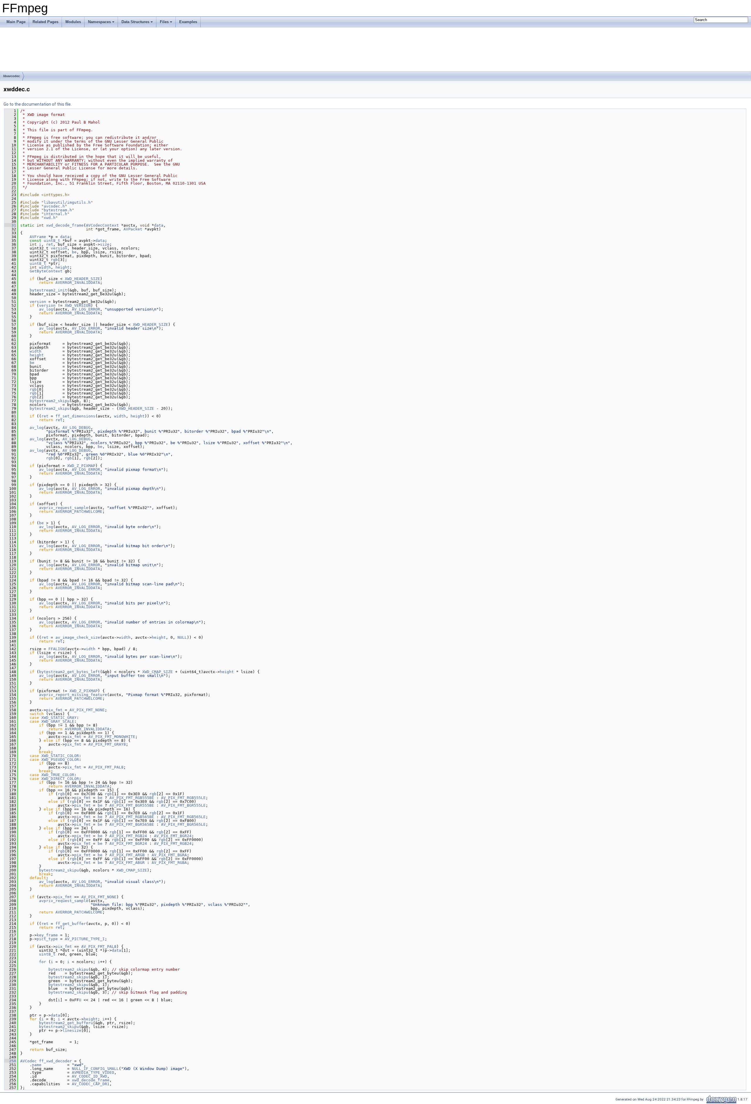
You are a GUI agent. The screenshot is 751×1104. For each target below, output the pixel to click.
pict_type (47, 939)
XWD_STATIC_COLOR (60, 756)
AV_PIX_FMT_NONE (87, 710)
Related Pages (45, 22)
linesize (71, 1030)
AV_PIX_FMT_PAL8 (106, 767)
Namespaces (99, 22)
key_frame (47, 935)
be (74, 252)
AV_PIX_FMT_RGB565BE (131, 817)
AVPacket (133, 229)
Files (164, 22)
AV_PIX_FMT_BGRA (169, 855)
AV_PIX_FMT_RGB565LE (183, 817)
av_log (46, 309)
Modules (73, 22)
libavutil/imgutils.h (67, 202)
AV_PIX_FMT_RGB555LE (183, 797)
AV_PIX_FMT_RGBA (169, 862)
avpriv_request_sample (63, 507)
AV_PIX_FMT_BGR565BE (131, 824)
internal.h (55, 214)
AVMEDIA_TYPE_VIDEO (93, 1072)
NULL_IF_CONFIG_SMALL (95, 1068)
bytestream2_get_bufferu (66, 1023)
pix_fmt (54, 710)
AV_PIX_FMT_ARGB (127, 855)
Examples (188, 22)
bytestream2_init (48, 290)
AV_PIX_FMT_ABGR (127, 862)
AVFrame (38, 237)
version (59, 248)
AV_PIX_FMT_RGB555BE (131, 797)
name (36, 1065)
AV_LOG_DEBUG (76, 427)
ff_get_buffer (70, 923)
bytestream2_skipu (50, 401)
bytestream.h (58, 210)
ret (49, 244)
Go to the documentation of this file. (38, 104)
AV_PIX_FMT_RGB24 (128, 836)
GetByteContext (46, 271)
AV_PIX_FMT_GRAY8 (107, 744)
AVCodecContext (102, 225)
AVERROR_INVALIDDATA (77, 282)
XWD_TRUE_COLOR (57, 775)
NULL (182, 637)
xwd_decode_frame (65, 225)
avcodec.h (54, 206)
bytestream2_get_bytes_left (69, 672)
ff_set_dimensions (75, 416)
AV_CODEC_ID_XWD (89, 1076)
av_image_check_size (77, 637)
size (104, 244)
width (45, 267)
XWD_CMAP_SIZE (157, 672)
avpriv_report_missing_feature (73, 694)
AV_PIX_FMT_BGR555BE (131, 805)
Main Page (16, 22)
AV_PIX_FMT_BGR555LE (183, 805)
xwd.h (49, 217)
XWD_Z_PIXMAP (81, 465)
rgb (54, 259)
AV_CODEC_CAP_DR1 (90, 1084)
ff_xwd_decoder (55, 1061)
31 (10, 225)
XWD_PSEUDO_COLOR (60, 759)
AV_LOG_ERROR (86, 309)
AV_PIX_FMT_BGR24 (173, 836)
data (158, 225)
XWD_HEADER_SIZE (82, 279)
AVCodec (28, 1061)
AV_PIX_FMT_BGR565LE (183, 824)
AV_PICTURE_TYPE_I (85, 939)
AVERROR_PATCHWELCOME (78, 511)
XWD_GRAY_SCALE (57, 721)
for (42, 962)
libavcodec (11, 76)
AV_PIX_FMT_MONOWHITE (111, 736)
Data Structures (135, 22)
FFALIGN (56, 649)
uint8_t (52, 240)
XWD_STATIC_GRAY (59, 717)
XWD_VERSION (78, 305)
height (62, 267)
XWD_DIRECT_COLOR (60, 778)
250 (10, 1061)
